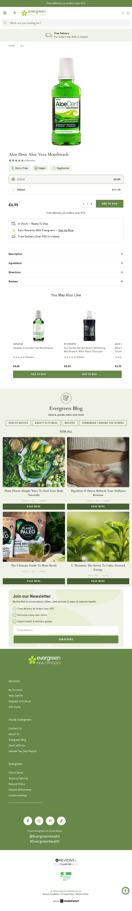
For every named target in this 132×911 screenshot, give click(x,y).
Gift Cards (15, 707)
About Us (14, 734)
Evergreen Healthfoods (68, 891)
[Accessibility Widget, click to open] (125, 891)
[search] (5, 23)
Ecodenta (70, 344)
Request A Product (20, 701)
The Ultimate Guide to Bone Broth (34, 565)
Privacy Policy (68, 894)
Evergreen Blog (17, 739)
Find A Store (16, 772)
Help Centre (16, 695)
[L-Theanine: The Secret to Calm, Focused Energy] (98, 537)
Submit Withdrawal (20, 789)
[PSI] (66, 880)
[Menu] (4, 13)
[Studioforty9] (66, 901)
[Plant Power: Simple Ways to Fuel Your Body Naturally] (34, 462)
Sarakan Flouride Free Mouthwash (33, 348)
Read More (34, 507)
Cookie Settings (18, 795)
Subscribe (66, 639)
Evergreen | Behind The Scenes (103, 423)
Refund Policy (17, 784)
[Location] (13, 13)
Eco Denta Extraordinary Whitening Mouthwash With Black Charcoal (84, 349)
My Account (16, 689)
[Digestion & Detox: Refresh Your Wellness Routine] (98, 462)
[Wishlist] (122, 13)
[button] (66, 160)
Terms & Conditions (51, 894)
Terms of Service (18, 778)
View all (66, 431)
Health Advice (18, 423)
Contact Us (15, 728)
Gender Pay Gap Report (23, 751)
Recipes (70, 423)
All (22, 46)
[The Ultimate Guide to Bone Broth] (34, 537)
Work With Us (17, 745)
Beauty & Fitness (46, 423)
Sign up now (66, 230)
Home (12, 46)
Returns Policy (82, 894)
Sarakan (18, 344)
